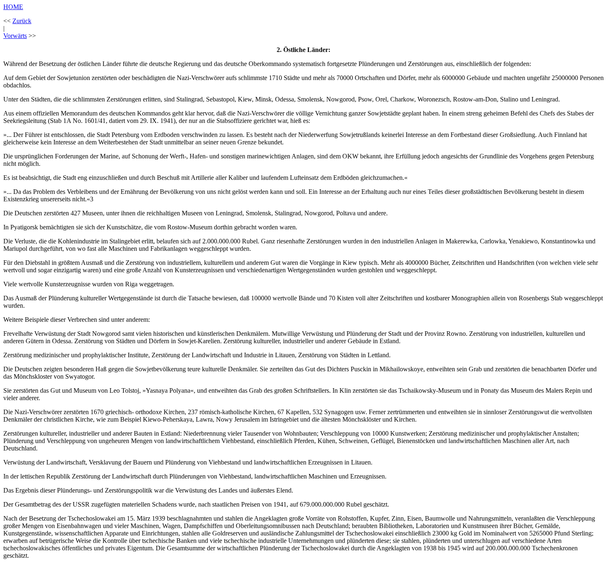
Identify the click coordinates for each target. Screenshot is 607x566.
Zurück (21, 20)
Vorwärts (15, 35)
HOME (13, 6)
